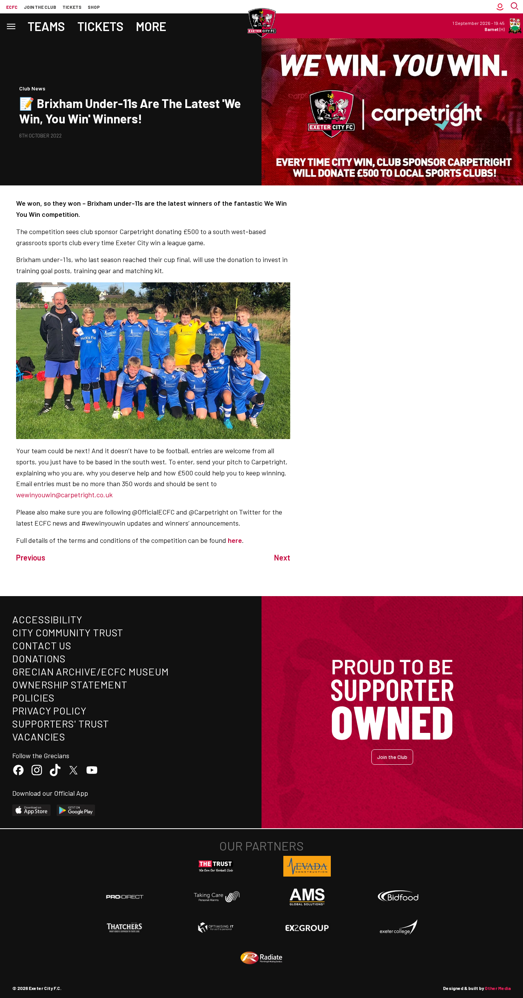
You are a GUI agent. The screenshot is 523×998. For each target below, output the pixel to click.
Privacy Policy (49, 710)
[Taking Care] (216, 896)
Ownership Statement (69, 684)
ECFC (12, 7)
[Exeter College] (398, 927)
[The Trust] (216, 866)
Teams (46, 26)
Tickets (72, 7)
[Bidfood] (398, 896)
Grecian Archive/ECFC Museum (90, 671)
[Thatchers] (125, 927)
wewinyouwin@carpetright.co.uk (64, 494)
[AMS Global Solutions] (307, 897)
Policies (33, 697)
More (151, 26)
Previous (30, 557)
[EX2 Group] (307, 927)
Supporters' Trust (60, 723)
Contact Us (42, 645)
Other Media (498, 988)
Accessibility (47, 619)
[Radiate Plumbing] (261, 958)
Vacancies (38, 736)
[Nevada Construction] (307, 866)
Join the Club (392, 757)
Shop (94, 7)
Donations (39, 658)
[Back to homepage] (261, 23)
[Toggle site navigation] (10, 25)
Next (282, 557)
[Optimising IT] (216, 927)
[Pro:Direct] (125, 896)
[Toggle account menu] (500, 6)
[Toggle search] (515, 6)
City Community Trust (67, 632)
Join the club (40, 7)
